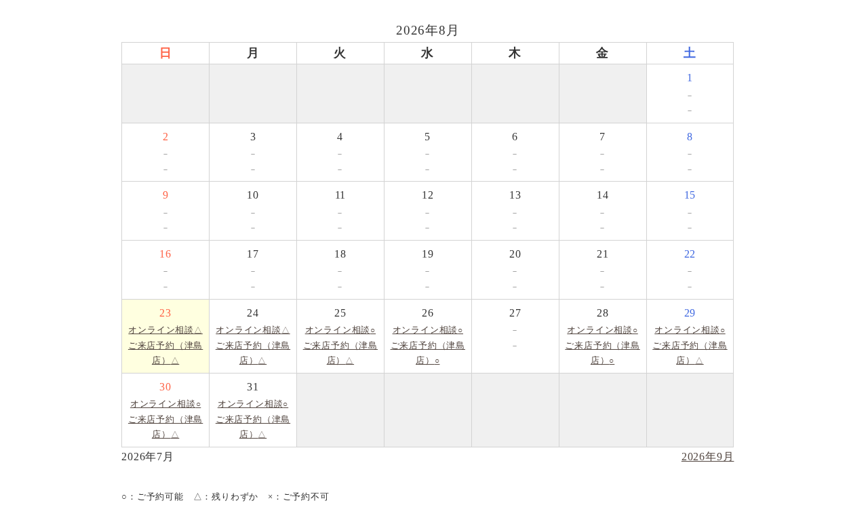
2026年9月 (708, 456)
